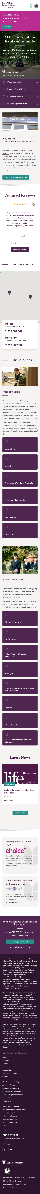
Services (5, 1063)
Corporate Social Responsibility (14, 1184)
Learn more (7, 26)
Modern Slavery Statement (12, 1181)
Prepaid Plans (7, 1070)
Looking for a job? (8, 1113)
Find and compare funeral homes (14, 1109)
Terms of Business (8, 1098)
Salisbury (11, 337)
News (4, 1125)
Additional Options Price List (12, 1094)
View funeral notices (14, 902)
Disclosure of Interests (10, 1122)
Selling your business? (10, 1116)
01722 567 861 (13, 331)
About (4, 1057)
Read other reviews (20, 249)
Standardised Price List (10, 1088)
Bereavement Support (10, 1119)
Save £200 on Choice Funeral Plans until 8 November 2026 (12, 18)
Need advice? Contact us (20, 947)
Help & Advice (7, 1101)
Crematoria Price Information (12, 1091)
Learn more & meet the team (16, 177)
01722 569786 (13, 345)
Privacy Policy (8, 1177)
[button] (11, 243)
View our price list (20, 64)
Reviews (5, 1067)
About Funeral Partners (10, 1106)
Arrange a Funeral (20, 942)
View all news (20, 813)
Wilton (9, 323)
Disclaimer (31, 1177)
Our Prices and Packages (11, 1082)
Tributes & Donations (9, 1073)
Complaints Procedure (11, 1188)
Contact (5, 1076)
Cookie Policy (20, 1177)
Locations (5, 1060)
